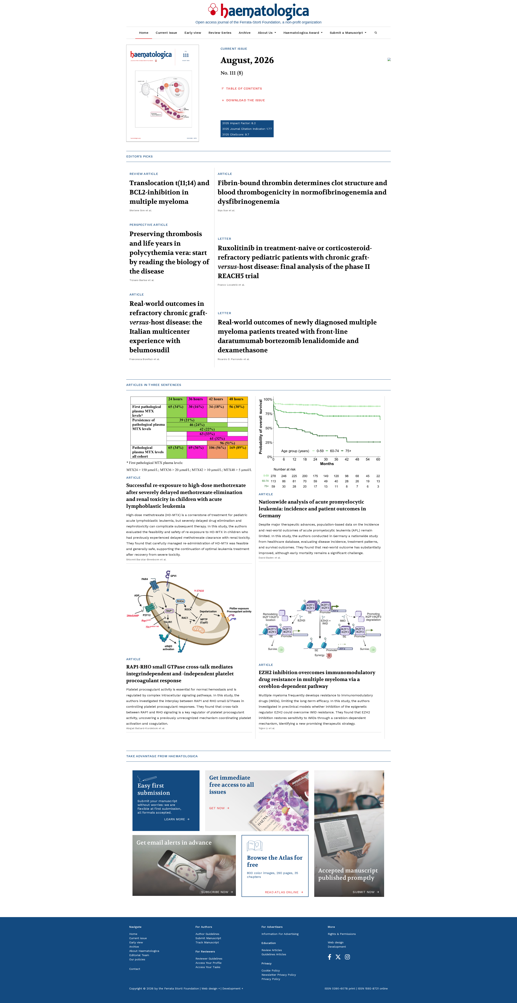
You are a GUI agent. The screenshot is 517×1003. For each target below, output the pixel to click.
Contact (134, 968)
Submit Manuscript (208, 938)
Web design (336, 942)
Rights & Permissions (342, 933)
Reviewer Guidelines (208, 958)
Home (144, 33)
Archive (245, 33)
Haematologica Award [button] (301, 33)
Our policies (137, 959)
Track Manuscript (207, 942)
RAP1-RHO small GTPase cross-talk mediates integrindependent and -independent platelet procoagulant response (180, 674)
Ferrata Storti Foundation (181, 988)
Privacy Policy (271, 979)
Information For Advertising (280, 933)
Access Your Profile (208, 962)
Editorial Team (139, 955)
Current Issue (166, 33)
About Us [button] (266, 33)
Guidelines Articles (274, 954)
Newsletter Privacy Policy (279, 974)
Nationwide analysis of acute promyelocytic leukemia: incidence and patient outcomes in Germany (312, 509)
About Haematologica (144, 950)
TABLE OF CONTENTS (243, 88)
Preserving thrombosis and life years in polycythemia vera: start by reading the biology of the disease (169, 252)
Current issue (138, 938)
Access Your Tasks (207, 967)
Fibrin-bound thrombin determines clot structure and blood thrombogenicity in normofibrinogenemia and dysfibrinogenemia (302, 192)
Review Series (219, 33)
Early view (192, 33)
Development (337, 946)
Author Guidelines (207, 933)
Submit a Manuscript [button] (347, 33)
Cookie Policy (271, 970)
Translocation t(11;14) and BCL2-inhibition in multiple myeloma (169, 192)
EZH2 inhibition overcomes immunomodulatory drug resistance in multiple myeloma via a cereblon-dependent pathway (317, 679)
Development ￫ (232, 988)
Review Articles (272, 950)
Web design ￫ (211, 988)
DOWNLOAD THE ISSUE (245, 100)
